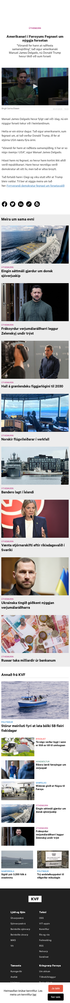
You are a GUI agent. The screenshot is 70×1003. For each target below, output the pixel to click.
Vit (12, 946)
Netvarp (43, 951)
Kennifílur (44, 929)
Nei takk (55, 997)
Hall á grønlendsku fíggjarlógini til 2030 (32, 387)
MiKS (13, 940)
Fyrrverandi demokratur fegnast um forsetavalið (35, 186)
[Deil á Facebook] (5, 205)
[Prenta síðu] (37, 204)
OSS (41, 918)
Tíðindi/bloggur (47, 977)
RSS (41, 946)
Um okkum (44, 972)
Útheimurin (35, 28)
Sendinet (44, 957)
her (34, 994)
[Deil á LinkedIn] (21, 205)
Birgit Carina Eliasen (10, 109)
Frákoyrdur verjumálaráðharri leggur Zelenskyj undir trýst (50, 835)
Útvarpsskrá (17, 918)
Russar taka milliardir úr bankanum (28, 661)
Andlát (14, 977)
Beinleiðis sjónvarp (20, 929)
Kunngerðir (16, 972)
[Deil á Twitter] (13, 205)
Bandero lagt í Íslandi (17, 493)
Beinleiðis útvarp (19, 935)
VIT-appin (44, 924)
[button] (35, 86)
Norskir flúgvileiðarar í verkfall (25, 440)
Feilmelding (45, 940)
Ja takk (56, 988)
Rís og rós (44, 935)
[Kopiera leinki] (29, 204)
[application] (35, 86)
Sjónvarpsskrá (18, 924)
